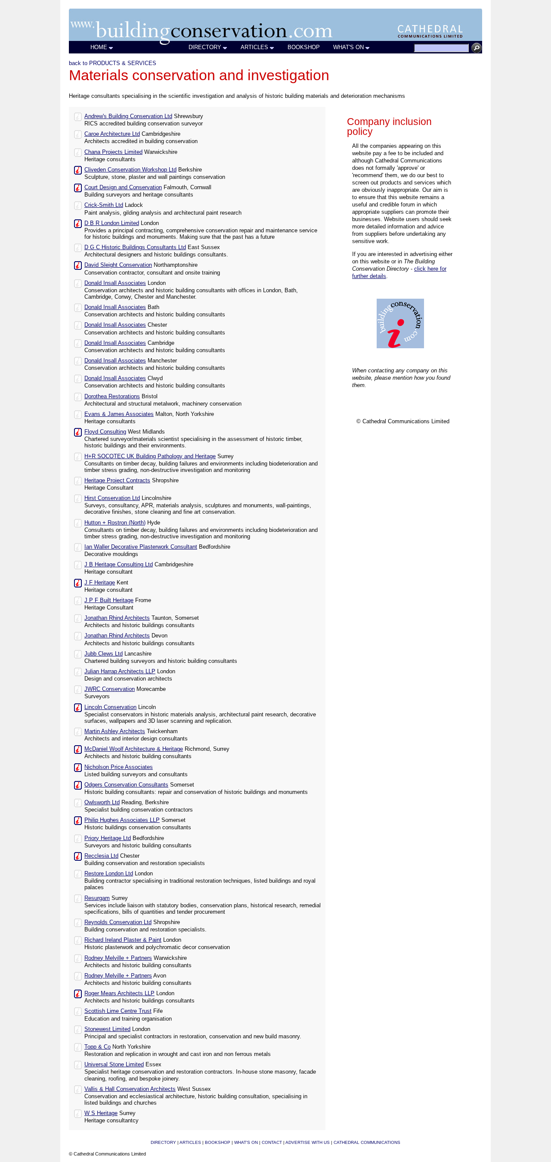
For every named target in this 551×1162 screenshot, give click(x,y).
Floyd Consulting (105, 431)
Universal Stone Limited (114, 1064)
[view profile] (78, 116)
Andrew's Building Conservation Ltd (128, 116)
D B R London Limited (111, 223)
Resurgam (97, 898)
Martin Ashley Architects (114, 731)
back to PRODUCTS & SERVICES (112, 63)
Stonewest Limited (107, 1029)
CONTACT (272, 1142)
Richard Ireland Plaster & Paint (122, 940)
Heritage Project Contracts (117, 480)
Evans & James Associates (119, 414)
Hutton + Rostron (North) (114, 522)
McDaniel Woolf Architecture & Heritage (133, 749)
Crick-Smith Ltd (103, 205)
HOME (98, 47)
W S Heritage (101, 1113)
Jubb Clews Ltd (103, 653)
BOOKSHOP (304, 47)
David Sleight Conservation (118, 265)
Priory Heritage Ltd (107, 838)
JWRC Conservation (109, 689)
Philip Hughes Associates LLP (122, 820)
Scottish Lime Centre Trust (118, 1011)
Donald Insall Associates (115, 283)
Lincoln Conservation (110, 707)
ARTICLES (254, 47)
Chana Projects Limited (113, 152)
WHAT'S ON (348, 47)
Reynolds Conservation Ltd (118, 922)
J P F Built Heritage (108, 600)
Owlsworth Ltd (102, 802)
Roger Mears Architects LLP (119, 993)
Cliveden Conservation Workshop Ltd (130, 169)
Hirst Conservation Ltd (112, 498)
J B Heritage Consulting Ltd (118, 564)
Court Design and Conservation (123, 187)
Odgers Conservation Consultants (126, 784)
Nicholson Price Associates (118, 767)
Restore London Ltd (108, 873)
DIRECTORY (205, 47)
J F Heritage (99, 582)
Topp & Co (97, 1046)
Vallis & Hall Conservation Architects (130, 1089)
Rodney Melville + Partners (118, 958)
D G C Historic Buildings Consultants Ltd (135, 247)
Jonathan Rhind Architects (117, 618)
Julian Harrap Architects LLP (119, 671)
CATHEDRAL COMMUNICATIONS (367, 1142)
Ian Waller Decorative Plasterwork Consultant (140, 547)
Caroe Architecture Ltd (112, 134)
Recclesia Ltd (101, 856)
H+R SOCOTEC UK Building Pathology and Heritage (150, 456)
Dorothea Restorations (112, 396)
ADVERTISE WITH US (307, 1142)
